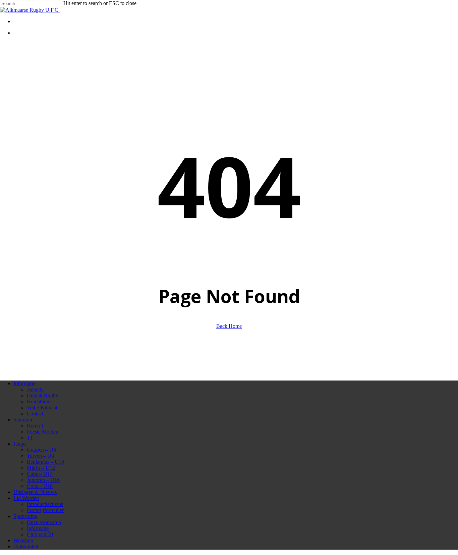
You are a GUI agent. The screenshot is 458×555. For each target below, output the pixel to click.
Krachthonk (39, 401)
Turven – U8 (40, 456)
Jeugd (19, 444)
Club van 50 (40, 534)
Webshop (23, 540)
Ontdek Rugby (42, 395)
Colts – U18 (40, 486)
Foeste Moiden (42, 432)
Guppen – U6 (41, 450)
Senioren (22, 419)
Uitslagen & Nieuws (35, 492)
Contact (35, 413)
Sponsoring (25, 516)
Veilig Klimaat (42, 407)
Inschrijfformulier (45, 510)
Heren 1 (35, 425)
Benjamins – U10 (45, 462)
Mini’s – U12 (41, 468)
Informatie (24, 383)
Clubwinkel (25, 546)
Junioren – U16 (43, 480)
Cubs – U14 (40, 474)
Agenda (35, 389)
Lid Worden (26, 498)
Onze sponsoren (44, 522)
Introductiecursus (45, 504)
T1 (30, 438)
